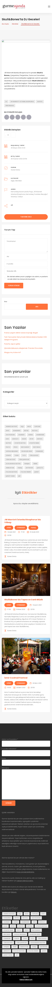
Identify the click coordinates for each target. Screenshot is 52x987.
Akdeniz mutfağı (11, 426)
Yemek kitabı (10, 468)
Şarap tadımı (10, 476)
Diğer (13, 181)
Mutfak (8, 443)
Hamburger (40, 435)
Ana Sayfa (5, 24)
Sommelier (39, 451)
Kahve (24, 439)
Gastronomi (10, 435)
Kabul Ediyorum (26, 980)
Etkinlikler (15, 24)
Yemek (35, 463)
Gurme (30, 435)
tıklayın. (14, 892)
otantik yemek (34, 443)
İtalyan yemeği (26, 472)
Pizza (15, 447)
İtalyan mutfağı (11, 472)
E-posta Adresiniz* (9, 749)
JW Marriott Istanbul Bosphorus (22, 101)
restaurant (25, 447)
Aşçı (22, 426)
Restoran (36, 447)
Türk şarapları (24, 459)
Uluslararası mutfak (13, 463)
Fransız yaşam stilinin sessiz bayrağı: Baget (21, 333)
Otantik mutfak (20, 443)
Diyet (7, 430)
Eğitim (26, 430)
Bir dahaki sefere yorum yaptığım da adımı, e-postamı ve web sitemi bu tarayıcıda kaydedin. (27, 277)
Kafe (7, 439)
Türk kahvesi (34, 455)
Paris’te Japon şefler (12, 344)
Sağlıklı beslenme (12, 451)
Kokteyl (39, 101)
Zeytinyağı (29, 468)
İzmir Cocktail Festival (15, 677)
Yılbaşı (20, 468)
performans (10, 105)
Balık (29, 426)
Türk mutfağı (10, 459)
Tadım (17, 455)
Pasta (8, 447)
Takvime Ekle (26, 217)
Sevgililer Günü (26, 451)
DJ (6, 101)
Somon (8, 455)
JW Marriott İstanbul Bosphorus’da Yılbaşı (22, 521)
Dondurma (16, 430)
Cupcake (37, 426)
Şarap (36, 472)
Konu (4, 758)
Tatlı (24, 455)
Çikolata (40, 468)
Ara (5, 301)
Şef (19, 476)
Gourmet (21, 435)
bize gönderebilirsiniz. (25, 872)
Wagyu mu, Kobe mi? (12, 352)
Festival (35, 430)
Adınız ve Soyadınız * (10, 739)
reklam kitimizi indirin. (24, 881)
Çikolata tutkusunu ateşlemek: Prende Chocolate (23, 348)
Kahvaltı (15, 439)
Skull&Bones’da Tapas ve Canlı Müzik (23, 599)
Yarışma (27, 463)
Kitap (31, 439)
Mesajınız (5, 768)
